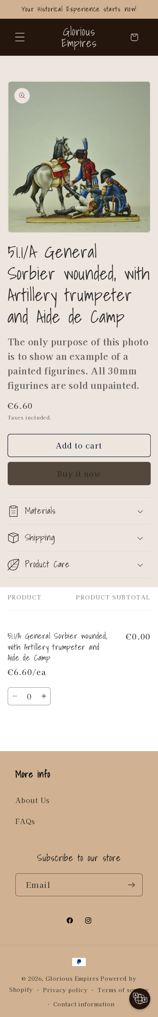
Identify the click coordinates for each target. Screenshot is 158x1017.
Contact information (83, 1004)
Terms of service (123, 990)
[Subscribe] (131, 885)
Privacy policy (65, 990)
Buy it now (79, 473)
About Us (32, 800)
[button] (20, 37)
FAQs (25, 821)
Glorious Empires (72, 978)
